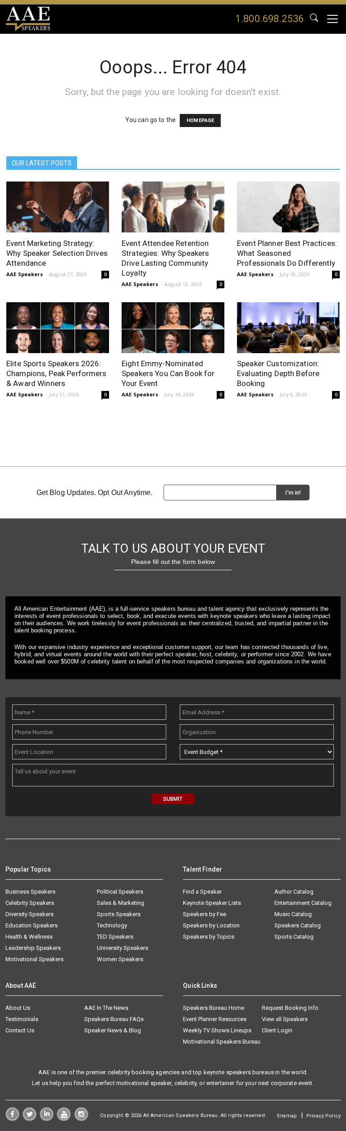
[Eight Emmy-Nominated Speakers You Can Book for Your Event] (173, 327)
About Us (17, 1007)
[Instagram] (81, 1118)
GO (314, 19)
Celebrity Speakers (29, 902)
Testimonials (21, 1019)
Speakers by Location (211, 925)
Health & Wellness (29, 936)
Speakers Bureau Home (213, 1007)
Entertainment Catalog (303, 902)
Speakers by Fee (204, 914)
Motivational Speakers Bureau (221, 1041)
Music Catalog (293, 914)
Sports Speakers (119, 914)
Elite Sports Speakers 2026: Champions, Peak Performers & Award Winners (56, 373)
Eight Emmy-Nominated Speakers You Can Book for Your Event (168, 373)
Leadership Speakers (33, 948)
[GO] (314, 19)
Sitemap (287, 1116)
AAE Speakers (24, 274)
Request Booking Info (290, 1007)
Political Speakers (120, 891)
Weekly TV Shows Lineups (217, 1030)
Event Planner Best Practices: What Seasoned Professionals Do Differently (287, 253)
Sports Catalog (294, 936)
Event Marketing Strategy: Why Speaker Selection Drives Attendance (57, 253)
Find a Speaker (202, 891)
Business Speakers (30, 891)
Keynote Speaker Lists (212, 902)
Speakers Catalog (297, 925)
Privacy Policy (323, 1116)
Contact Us (19, 1030)
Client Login (277, 1030)
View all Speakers (285, 1019)
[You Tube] (64, 1118)
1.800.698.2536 (269, 18)
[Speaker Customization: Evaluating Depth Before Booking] (288, 327)
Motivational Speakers (34, 959)
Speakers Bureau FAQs (114, 1019)
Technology (112, 925)
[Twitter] (29, 1118)
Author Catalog (294, 891)
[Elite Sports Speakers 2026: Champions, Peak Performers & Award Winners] (57, 327)
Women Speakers (120, 959)
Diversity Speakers (29, 914)
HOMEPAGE (200, 120)
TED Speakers (115, 936)
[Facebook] (12, 1118)
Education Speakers (31, 925)
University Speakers (122, 948)
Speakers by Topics (208, 936)
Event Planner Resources (214, 1019)
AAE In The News (106, 1007)
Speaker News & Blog (112, 1030)
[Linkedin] (47, 1118)
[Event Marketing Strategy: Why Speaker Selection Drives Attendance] (57, 207)
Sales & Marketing (120, 902)
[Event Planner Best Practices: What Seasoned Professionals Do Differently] (288, 207)
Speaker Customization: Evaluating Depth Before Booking (278, 373)
